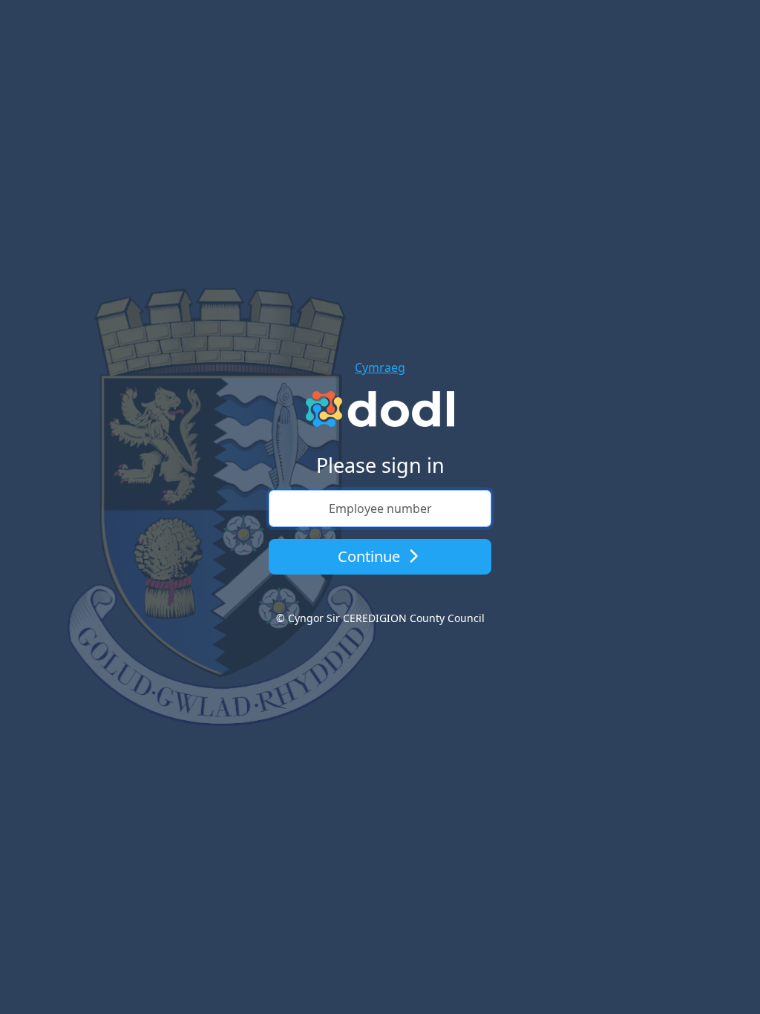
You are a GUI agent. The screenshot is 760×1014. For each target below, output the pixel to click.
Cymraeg (380, 367)
